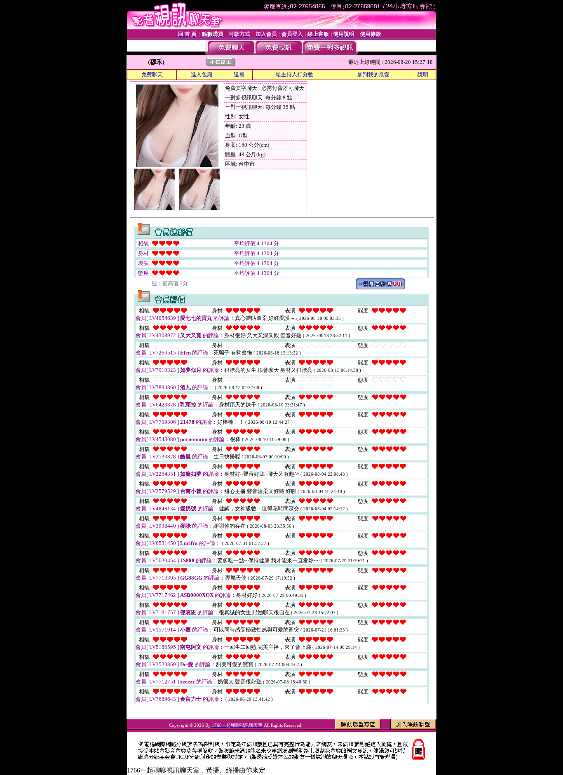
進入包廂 (201, 74)
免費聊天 (152, 74)
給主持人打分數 (294, 74)
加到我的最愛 (373, 74)
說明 (423, 74)
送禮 (239, 74)
